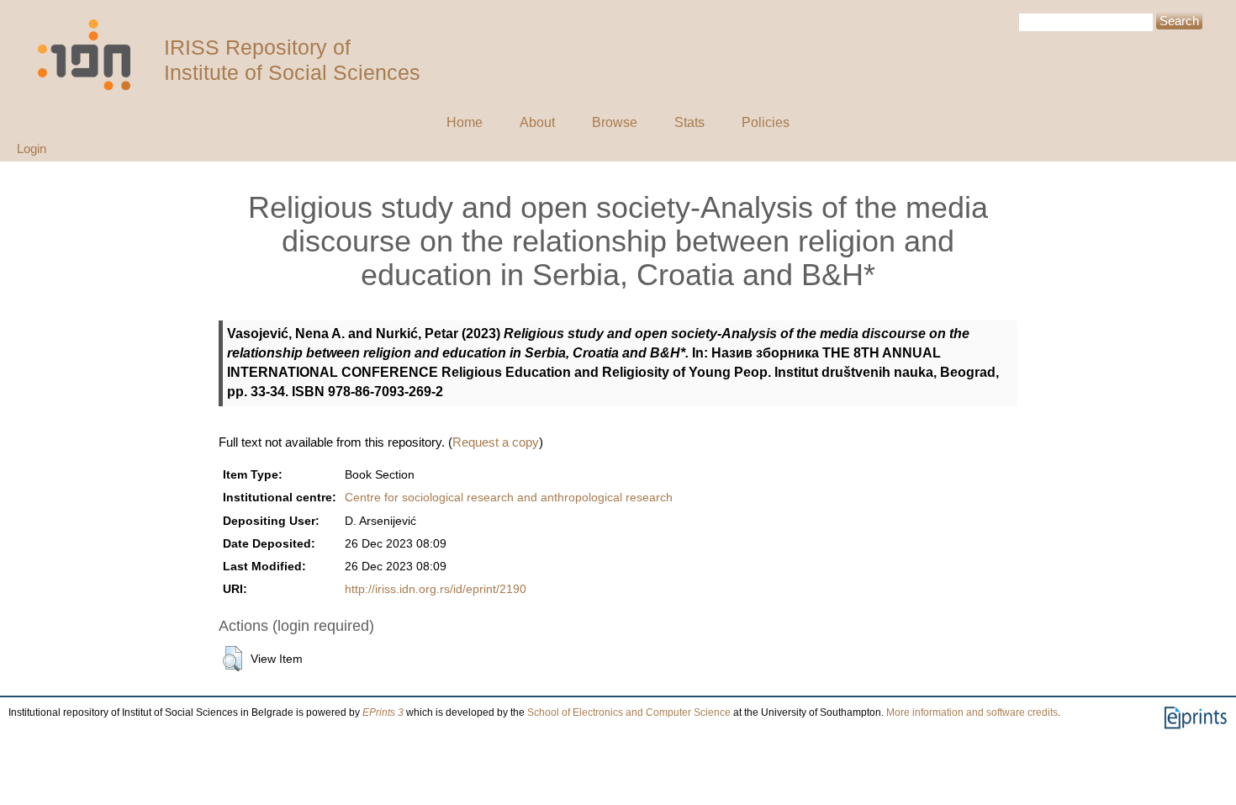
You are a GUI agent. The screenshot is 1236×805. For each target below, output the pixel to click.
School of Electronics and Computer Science (629, 712)
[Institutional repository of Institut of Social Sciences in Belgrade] (92, 55)
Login (31, 148)
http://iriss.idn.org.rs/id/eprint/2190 (435, 589)
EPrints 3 (383, 712)
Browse (614, 122)
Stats (689, 122)
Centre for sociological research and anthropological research (509, 497)
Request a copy (495, 442)
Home (464, 122)
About (537, 122)
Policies (766, 122)
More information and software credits (972, 712)
